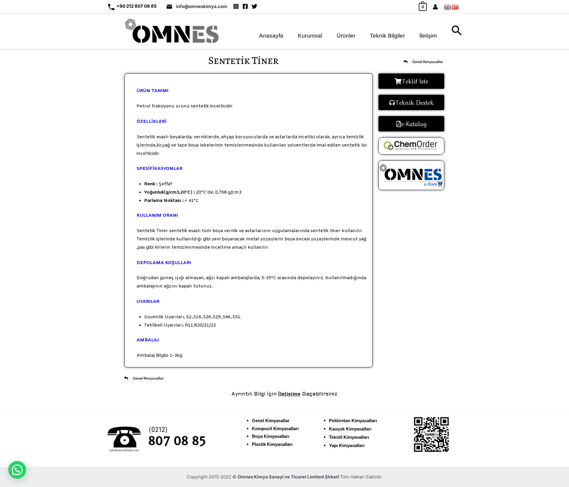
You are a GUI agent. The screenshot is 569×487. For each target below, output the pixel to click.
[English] (448, 6)
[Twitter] (254, 6)
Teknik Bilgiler (387, 34)
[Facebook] (245, 6)
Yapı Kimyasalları (347, 445)
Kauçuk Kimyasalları (350, 428)
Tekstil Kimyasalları (349, 437)
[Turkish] (455, 6)
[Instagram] (236, 6)
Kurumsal (310, 34)
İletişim (428, 34)
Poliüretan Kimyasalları (353, 420)
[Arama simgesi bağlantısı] (457, 31)
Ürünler (346, 34)
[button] (17, 470)
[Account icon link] (435, 6)
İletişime (289, 394)
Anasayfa (271, 34)
